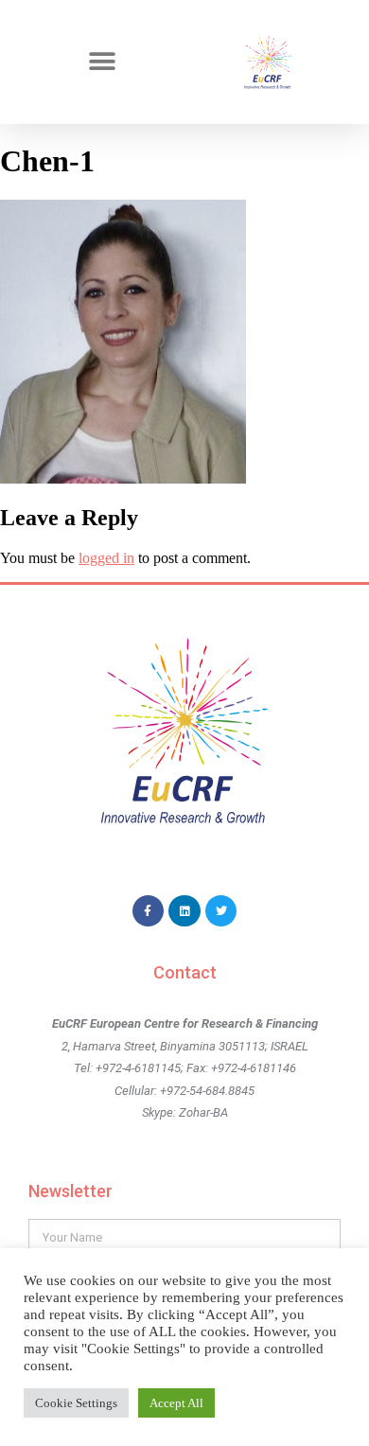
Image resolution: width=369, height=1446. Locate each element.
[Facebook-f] (148, 911)
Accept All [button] (176, 1403)
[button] (101, 62)
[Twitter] (221, 911)
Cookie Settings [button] (76, 1403)
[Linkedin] (184, 911)
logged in (106, 558)
